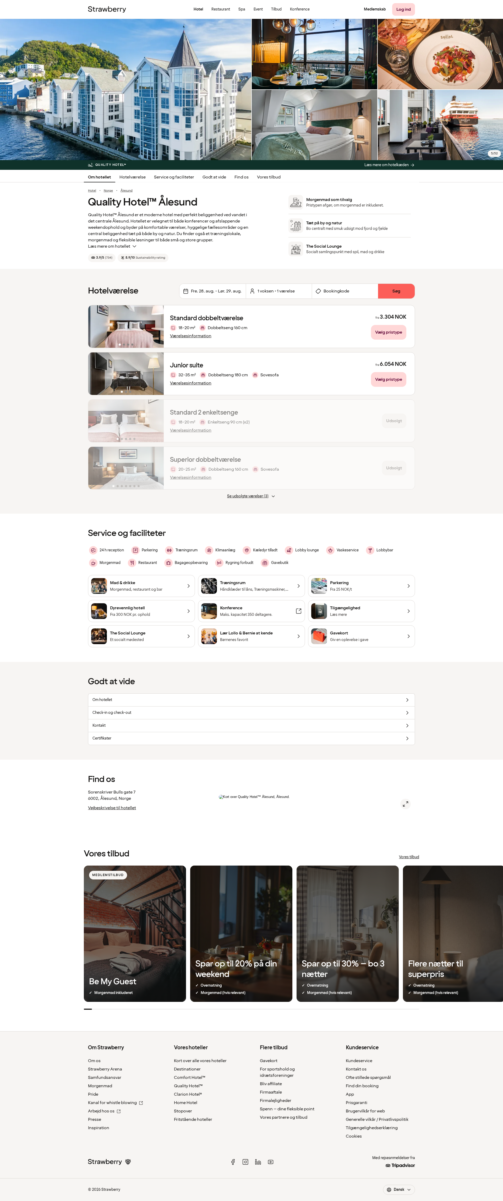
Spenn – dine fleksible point (287, 1109)
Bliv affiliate (271, 1084)
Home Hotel (185, 1103)
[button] (126, 326)
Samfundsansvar (104, 1077)
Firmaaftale (271, 1092)
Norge (108, 191)
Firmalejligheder (275, 1101)
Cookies (354, 1136)
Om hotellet (99, 177)
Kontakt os (356, 1069)
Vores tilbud (269, 177)
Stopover (183, 1111)
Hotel (92, 191)
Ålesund (127, 191)
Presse (94, 1119)
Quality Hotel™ (188, 1086)
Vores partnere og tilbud (283, 1117)
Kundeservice (359, 1061)
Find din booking (362, 1086)
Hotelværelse (132, 177)
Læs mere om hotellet (109, 246)
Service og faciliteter (174, 177)
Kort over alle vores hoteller (200, 1061)
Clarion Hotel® (188, 1094)
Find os (241, 177)
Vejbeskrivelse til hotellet (112, 808)
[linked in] (258, 1162)
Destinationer (187, 1069)
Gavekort (268, 1061)
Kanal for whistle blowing (112, 1103)
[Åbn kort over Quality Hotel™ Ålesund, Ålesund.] (405, 804)
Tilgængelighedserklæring (372, 1128)
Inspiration (98, 1128)
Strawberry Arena (105, 1069)
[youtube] (270, 1162)
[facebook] (233, 1162)
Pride (93, 1094)
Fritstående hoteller (193, 1119)
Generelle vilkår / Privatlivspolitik (377, 1119)
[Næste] (156, 326)
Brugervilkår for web (365, 1111)
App (350, 1094)
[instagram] (245, 1162)
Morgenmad (100, 1086)
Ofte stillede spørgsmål (368, 1077)
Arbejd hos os (101, 1111)
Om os (94, 1061)
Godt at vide (214, 177)
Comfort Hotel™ (189, 1077)
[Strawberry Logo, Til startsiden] (107, 9)
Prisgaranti (356, 1103)
